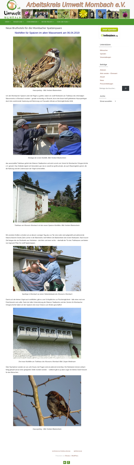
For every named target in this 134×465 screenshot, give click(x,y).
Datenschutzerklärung (61, 451)
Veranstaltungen (105, 57)
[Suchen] (125, 88)
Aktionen (103, 70)
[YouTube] (64, 462)
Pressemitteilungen (106, 84)
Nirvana (67, 456)
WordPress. (75, 456)
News (102, 80)
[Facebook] (68, 462)
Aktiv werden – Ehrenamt (108, 73)
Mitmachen (104, 50)
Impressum (78, 451)
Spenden (103, 54)
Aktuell (102, 77)
